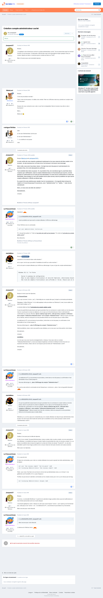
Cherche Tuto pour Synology (89, 48)
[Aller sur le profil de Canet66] (79, 36)
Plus (26, 10)
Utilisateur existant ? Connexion (82, 4)
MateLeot (9, 90)
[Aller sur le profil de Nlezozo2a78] (79, 63)
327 (9, 140)
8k (8, 222)
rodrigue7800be (10, 127)
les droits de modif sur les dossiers (46, 233)
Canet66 (83, 37)
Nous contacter (53, 592)
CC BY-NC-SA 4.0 (51, 594)
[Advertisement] (38, 21)
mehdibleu (9, 253)
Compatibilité (84, 63)
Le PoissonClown (10, 209)
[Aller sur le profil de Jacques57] (5, 33)
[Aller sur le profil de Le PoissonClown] (10, 214)
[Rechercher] (99, 10)
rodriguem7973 (33, 158)
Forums (5, 10)
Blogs (11, 10)
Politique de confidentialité (41, 592)
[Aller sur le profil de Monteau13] (79, 49)
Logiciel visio (86, 42)
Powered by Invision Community (51, 595)
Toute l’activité (19, 10)
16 (10, 58)
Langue (30, 592)
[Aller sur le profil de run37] (79, 55)
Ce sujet (93, 10)
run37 (82, 58)
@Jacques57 (25, 256)
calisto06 (21, 536)
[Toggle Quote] (19, 216)
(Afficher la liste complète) (84, 20)
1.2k (11, 266)
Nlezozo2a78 (84, 64)
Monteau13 (83, 50)
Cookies (61, 592)
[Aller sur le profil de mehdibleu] (10, 258)
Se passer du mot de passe (88, 35)
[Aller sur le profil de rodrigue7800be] (10, 132)
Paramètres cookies (69, 592)
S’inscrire (97, 3)
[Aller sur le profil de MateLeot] (10, 96)
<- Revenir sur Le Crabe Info (38, 10)
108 (12, 222)
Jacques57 (13, 32)
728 (9, 103)
